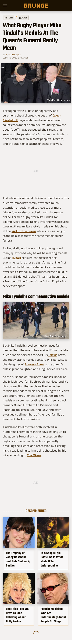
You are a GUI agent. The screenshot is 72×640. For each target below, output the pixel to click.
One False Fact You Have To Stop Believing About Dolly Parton (17, 615)
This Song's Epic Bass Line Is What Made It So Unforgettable (52, 559)
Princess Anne (34, 364)
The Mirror (34, 455)
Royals (23, 17)
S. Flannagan (13, 54)
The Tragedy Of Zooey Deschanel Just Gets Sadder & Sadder (18, 559)
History (8, 17)
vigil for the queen (24, 231)
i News (16, 257)
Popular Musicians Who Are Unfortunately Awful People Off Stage (53, 615)
